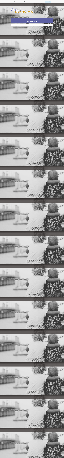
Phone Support (43, 1)
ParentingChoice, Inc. (14, 1)
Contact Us (38, 1)
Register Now (31, 21)
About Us (25, 1)
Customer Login (48, 1)
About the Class (21, 1)
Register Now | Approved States (32, 1)
